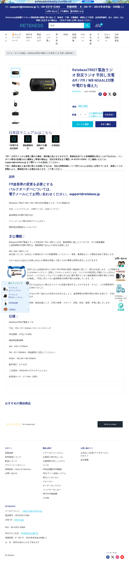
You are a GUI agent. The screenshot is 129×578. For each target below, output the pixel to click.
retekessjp (19, 519)
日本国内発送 (117, 37)
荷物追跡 (9, 453)
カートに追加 (83, 124)
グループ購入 (107, 36)
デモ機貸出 (64, 11)
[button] (120, 306)
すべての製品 (20, 53)
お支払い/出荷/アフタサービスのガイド (94, 454)
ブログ (98, 37)
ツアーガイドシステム (53, 453)
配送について (11, 461)
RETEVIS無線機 (50, 493)
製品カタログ (39, 37)
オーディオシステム (52, 485)
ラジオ (46, 465)
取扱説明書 (74, 37)
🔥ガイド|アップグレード (16, 37)
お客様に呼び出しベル (53, 457)
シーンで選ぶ (48, 37)
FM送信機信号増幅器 (52, 469)
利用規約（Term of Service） (18, 469)
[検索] (87, 25)
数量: (74, 114)
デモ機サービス (96, 116)
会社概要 (91, 39)
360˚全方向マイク (29, 37)
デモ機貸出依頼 (96, 113)
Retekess (76, 91)
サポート (83, 36)
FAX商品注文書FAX (30, 533)
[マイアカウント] (96, 25)
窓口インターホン (51, 477)
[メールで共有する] (114, 94)
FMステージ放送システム (54, 473)
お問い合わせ (52, 11)
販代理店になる (77, 11)
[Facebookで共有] (100, 94)
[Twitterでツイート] (109, 94)
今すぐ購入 (106, 124)
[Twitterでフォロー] (112, 557)
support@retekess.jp (32, 511)
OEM (65, 34)
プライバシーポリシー (15, 465)
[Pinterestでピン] (105, 94)
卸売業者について (13, 457)
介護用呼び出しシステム (54, 461)
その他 (46, 498)
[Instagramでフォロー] (117, 557)
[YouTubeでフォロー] (122, 557)
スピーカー (48, 481)
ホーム (6, 37)
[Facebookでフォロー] (108, 557)
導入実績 (57, 39)
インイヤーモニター (52, 489)
